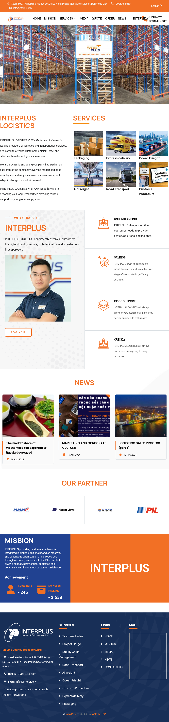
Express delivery (118, 158)
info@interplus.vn (22, 8)
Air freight (68, 673)
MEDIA (84, 18)
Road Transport (117, 189)
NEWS (122, 18)
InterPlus (71, 714)
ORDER (110, 18)
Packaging (81, 158)
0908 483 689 (27, 673)
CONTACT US (42, 32)
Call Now (155, 17)
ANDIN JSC (99, 714)
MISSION (50, 18)
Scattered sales (72, 636)
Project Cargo (71, 644)
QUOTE (97, 18)
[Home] (15, 18)
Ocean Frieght (149, 158)
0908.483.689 (123, 3)
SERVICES (66, 18)
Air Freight (81, 189)
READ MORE (18, 332)
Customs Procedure (75, 688)
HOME (37, 18)
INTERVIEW (141, 18)
